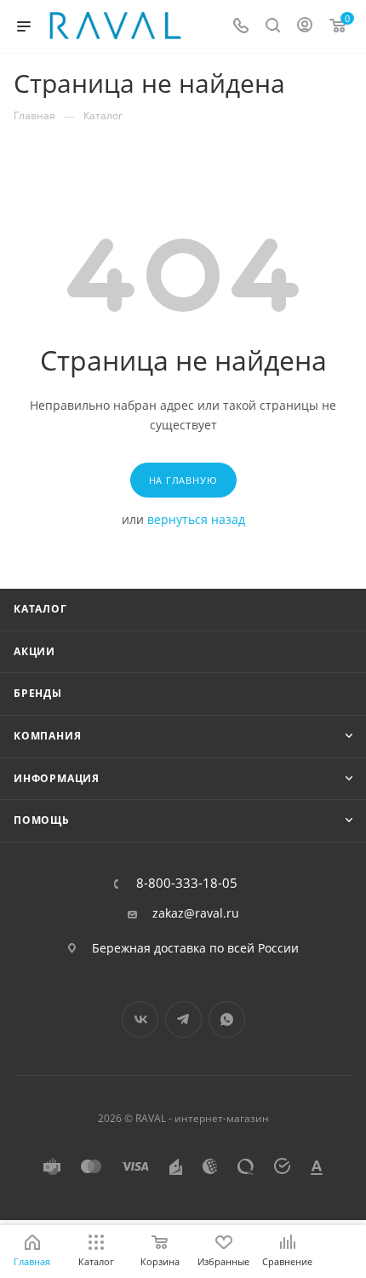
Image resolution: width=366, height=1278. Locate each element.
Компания (47, 735)
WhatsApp (227, 1019)
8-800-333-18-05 (186, 883)
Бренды (38, 693)
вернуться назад (196, 519)
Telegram (183, 1019)
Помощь (42, 820)
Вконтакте (140, 1019)
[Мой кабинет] (304, 27)
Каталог (40, 609)
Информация (57, 778)
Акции (34, 651)
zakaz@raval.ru (195, 913)
